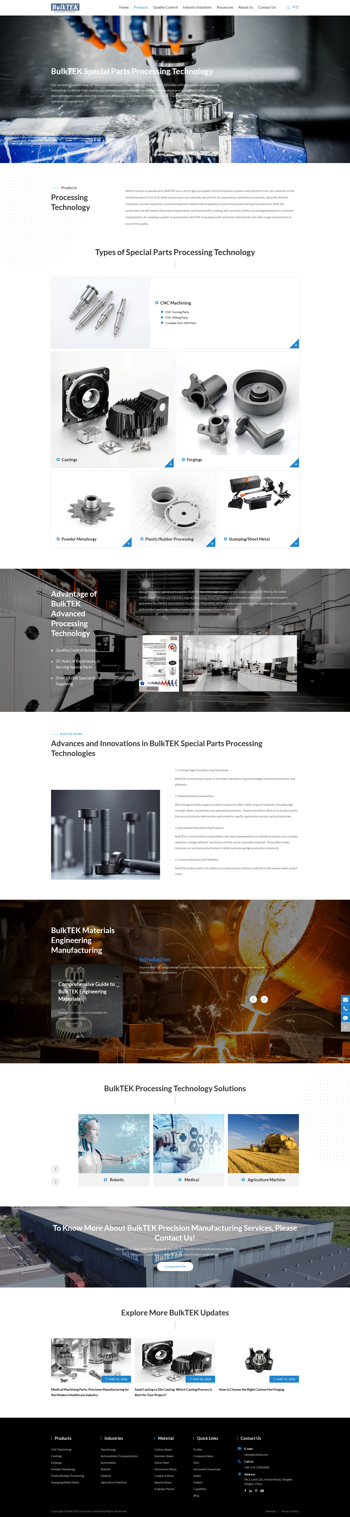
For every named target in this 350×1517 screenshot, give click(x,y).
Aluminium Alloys (165, 1469)
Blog (196, 1495)
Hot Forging (198, 404)
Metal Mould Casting (78, 415)
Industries (113, 1438)
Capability (199, 1489)
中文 (295, 7)
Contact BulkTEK (175, 1266)
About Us (245, 7)
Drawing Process (243, 503)
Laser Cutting (241, 509)
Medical (106, 1475)
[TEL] (345, 1008)
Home (124, 7)
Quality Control (165, 7)
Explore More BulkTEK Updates (175, 1312)
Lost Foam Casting (77, 410)
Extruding (155, 498)
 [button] (253, 999)
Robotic (106, 1469)
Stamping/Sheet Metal (247, 539)
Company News (203, 1456)
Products (141, 7)
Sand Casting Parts (77, 399)
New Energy (114, 1179)
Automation (263, 1179)
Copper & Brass (164, 1475)
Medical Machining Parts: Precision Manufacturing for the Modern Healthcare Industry (90, 1392)
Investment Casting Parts (81, 404)
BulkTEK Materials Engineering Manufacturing (83, 940)
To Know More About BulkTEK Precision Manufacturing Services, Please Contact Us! (175, 1232)
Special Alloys (163, 1482)
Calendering (156, 509)
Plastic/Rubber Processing (166, 539)
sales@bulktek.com (256, 1454)
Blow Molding (158, 503)
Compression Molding (79, 509)
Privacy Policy (290, 1511)
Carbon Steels (163, 1449)
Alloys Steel (161, 1462)
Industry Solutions (197, 7)
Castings (67, 460)
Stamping (239, 498)
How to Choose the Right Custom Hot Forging (251, 1389)
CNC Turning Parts (177, 312)
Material (166, 1438)
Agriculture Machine (114, 1482)
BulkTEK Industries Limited (84, 1511)
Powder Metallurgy (77, 539)
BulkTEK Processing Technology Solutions (175, 1088)
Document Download (206, 1469)
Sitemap (271, 1511)
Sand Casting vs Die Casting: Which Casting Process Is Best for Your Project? (173, 1392)
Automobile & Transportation (189, 1179)
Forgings (192, 460)
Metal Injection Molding (80, 503)
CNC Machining (173, 303)
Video (197, 1475)
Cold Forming (199, 410)
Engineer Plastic (164, 1489)
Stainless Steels (164, 1456)
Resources (225, 7)
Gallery (198, 1482)
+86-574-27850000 (256, 1467)
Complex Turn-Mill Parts (180, 323)
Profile (197, 1449)
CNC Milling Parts (176, 317)
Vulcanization (157, 514)
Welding (238, 514)
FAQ (196, 1462)
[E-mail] (345, 999)
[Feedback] (345, 1017)
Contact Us (267, 7)
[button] (293, 940)
